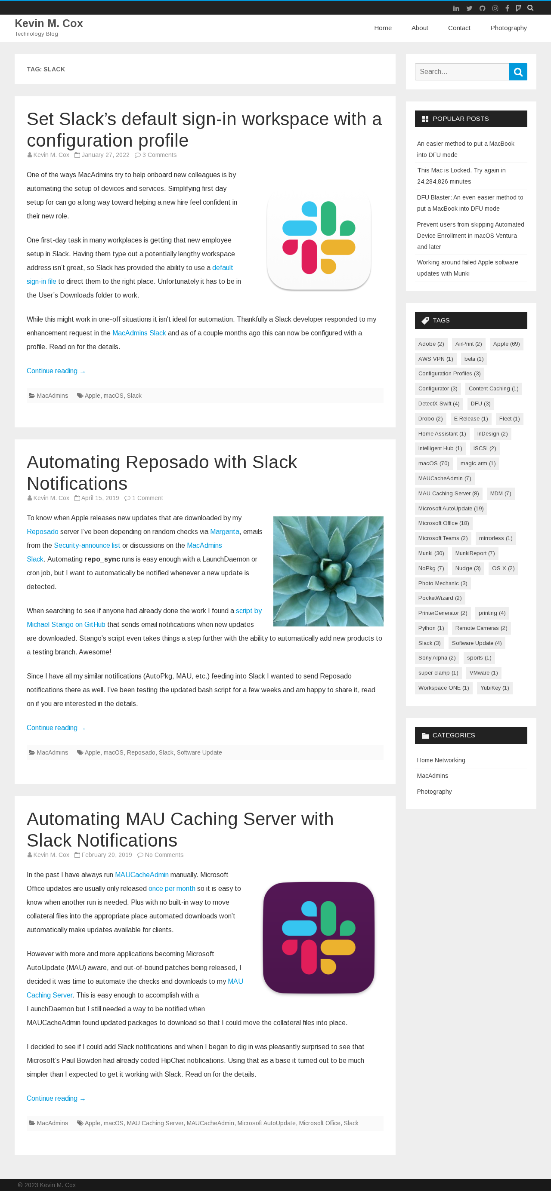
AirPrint (468, 344)
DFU (481, 403)
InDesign (492, 433)
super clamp (438, 672)
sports (479, 657)
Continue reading (56, 370)
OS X (503, 568)
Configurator (438, 388)
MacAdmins (52, 395)
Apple (92, 395)
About (420, 27)
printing (492, 613)
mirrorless (496, 538)
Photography (508, 27)
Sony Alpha (437, 657)
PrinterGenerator (442, 613)
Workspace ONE (443, 688)
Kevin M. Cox (49, 23)
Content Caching (494, 388)
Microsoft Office (320, 1123)
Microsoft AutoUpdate (267, 1123)
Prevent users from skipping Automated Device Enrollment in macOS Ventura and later (470, 235)
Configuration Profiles (449, 373)
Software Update (199, 752)
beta (474, 359)
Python (431, 628)
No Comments (164, 854)
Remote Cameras (481, 628)
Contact (459, 27)
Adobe (431, 344)
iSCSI (485, 448)
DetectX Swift (439, 403)
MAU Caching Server (155, 1123)
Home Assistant (442, 433)
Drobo (430, 418)
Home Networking (441, 760)
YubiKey (494, 688)
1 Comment (147, 497)
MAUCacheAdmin (142, 874)
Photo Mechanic (442, 583)
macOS (114, 395)
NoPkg (431, 568)
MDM (500, 493)
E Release (471, 418)
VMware (484, 672)
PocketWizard (440, 598)
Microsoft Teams (443, 538)
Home (383, 27)
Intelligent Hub (440, 448)
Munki (431, 553)
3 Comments (159, 154)
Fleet (509, 418)
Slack (134, 395)
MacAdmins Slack (139, 333)
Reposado (43, 531)
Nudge (468, 568)
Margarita (224, 531)
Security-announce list (87, 545)
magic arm (478, 463)
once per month (172, 888)
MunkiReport (475, 553)
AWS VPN (435, 359)
